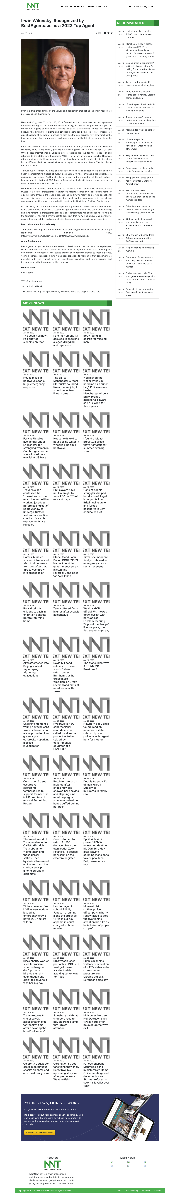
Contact (157, 1190)
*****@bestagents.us (31, 281)
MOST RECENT (78, 6)
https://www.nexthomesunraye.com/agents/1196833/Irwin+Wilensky (55, 236)
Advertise (146, 1190)
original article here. (91, 291)
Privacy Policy (132, 1190)
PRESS (91, 6)
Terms (119, 1190)
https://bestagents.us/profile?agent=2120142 (77, 229)
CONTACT (101, 6)
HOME (64, 6)
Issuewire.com (72, 122)
